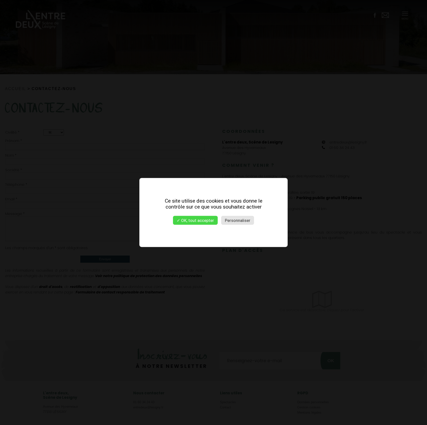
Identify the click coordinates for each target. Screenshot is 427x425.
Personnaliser (237, 220)
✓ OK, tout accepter (195, 220)
